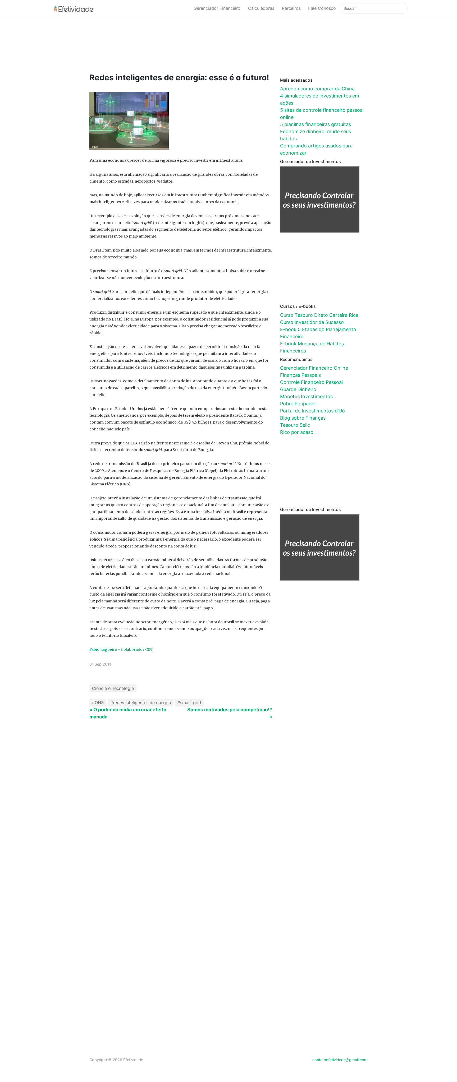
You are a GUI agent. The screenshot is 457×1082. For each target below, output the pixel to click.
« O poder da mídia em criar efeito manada (127, 713)
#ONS (98, 702)
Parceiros (291, 8)
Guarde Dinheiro (298, 389)
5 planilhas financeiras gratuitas (315, 124)
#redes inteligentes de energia (140, 702)
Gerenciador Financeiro (217, 8)
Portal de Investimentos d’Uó (312, 411)
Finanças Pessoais (300, 375)
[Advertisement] (190, 44)
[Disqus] (228, 815)
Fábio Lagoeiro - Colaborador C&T (121, 649)
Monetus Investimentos (306, 396)
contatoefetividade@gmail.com (340, 1059)
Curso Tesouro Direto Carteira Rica (319, 315)
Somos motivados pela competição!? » (229, 713)
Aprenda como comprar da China (317, 88)
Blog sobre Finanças (303, 418)
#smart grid (189, 702)
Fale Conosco (322, 8)
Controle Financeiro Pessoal (311, 382)
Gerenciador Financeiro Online (314, 368)
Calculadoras (261, 8)
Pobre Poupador (298, 403)
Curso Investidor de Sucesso (312, 322)
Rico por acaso (296, 432)
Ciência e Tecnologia (113, 688)
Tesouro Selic (295, 425)
